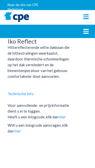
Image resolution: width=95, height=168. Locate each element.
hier (62, 117)
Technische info (21, 93)
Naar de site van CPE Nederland (23, 6)
